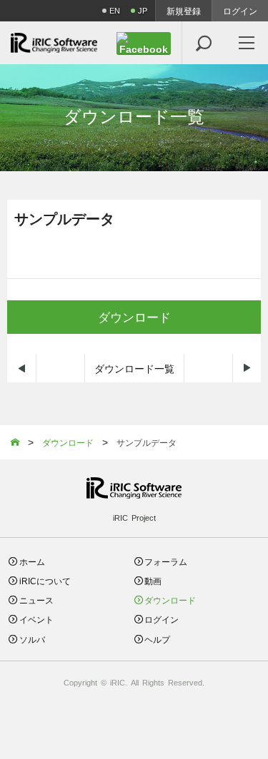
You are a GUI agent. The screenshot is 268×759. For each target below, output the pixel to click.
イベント (36, 618)
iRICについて (45, 580)
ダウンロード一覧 (134, 368)
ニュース (36, 599)
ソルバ (32, 638)
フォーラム (165, 561)
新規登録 (184, 10)
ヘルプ (157, 638)
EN (114, 10)
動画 (153, 580)
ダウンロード (134, 316)
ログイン (240, 10)
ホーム (32, 561)
